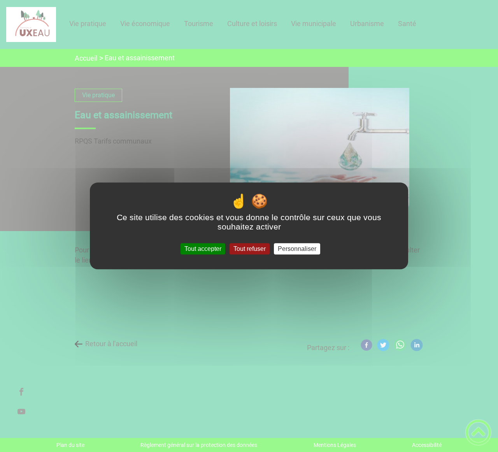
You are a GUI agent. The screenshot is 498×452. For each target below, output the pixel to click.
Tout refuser (249, 248)
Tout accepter (202, 248)
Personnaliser (297, 248)
